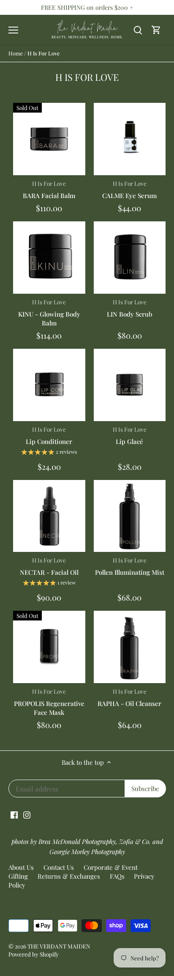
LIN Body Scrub (129, 308)
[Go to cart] (156, 29)
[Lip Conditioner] (49, 385)
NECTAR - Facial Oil (49, 566)
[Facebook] (14, 814)
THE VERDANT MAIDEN (58, 946)
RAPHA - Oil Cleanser (129, 697)
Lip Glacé (130, 435)
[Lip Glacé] (130, 385)
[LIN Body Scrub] (130, 257)
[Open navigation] (13, 30)
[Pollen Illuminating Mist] (130, 516)
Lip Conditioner (49, 435)
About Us (21, 867)
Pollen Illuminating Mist (129, 566)
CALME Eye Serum (129, 189)
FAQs (117, 876)
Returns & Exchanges (69, 876)
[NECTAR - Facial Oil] (49, 516)
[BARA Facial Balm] (49, 139)
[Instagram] (26, 814)
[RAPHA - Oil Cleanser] (130, 647)
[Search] (137, 29)
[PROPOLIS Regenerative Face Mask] (49, 647)
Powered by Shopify (33, 954)
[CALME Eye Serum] (130, 139)
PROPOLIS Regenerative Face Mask (49, 702)
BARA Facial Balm (49, 189)
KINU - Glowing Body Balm (49, 312)
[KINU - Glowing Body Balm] (49, 257)
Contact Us (59, 867)
